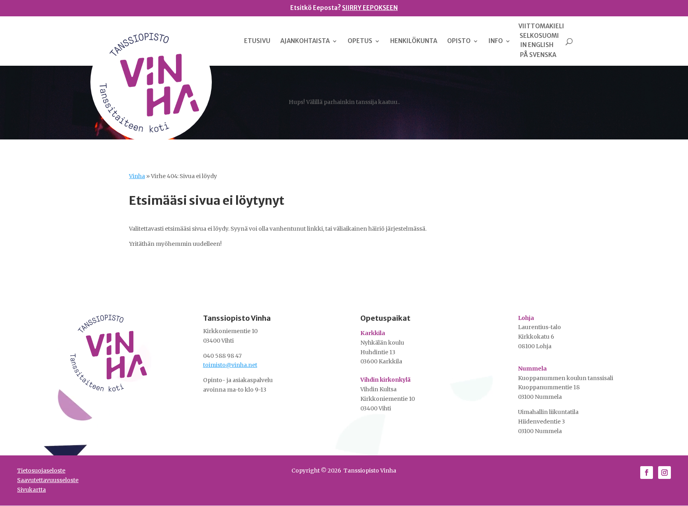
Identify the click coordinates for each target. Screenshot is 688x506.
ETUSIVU (257, 41)
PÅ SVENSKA (538, 55)
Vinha (137, 176)
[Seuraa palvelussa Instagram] (664, 472)
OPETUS (360, 41)
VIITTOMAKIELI (541, 26)
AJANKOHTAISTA (305, 41)
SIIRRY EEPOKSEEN (370, 8)
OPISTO (459, 41)
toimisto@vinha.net (230, 365)
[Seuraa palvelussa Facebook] (646, 472)
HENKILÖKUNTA (413, 41)
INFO (496, 41)
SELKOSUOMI (539, 36)
